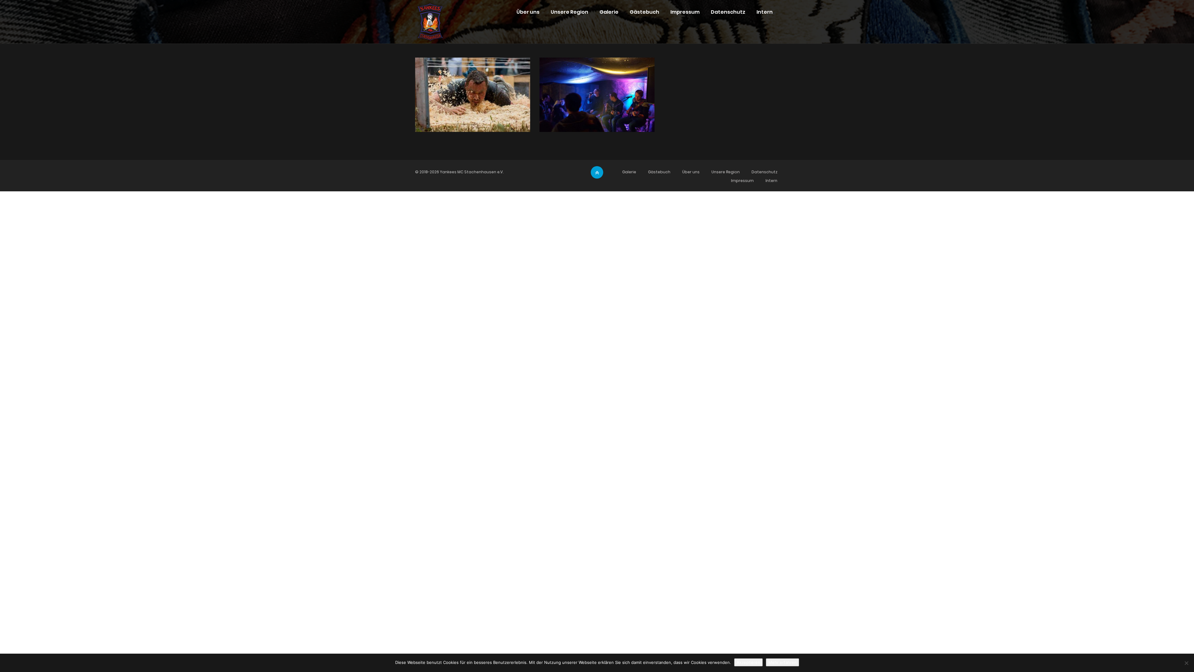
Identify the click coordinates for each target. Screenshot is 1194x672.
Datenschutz (728, 12)
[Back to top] (597, 172)
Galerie (608, 12)
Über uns (527, 12)
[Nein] (1186, 663)
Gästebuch (644, 12)
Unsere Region (569, 12)
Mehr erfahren (782, 662)
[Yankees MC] (430, 15)
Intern (765, 12)
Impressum (685, 12)
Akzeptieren (748, 662)
